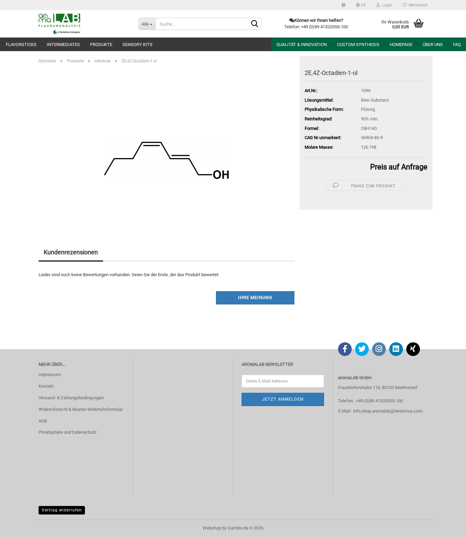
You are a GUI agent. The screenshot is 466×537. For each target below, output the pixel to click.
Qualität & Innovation (301, 44)
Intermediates (63, 44)
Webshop (212, 528)
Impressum (50, 374)
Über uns (433, 44)
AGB (43, 420)
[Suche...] (254, 24)
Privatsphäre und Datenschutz (68, 432)
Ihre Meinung (255, 297)
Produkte (101, 44)
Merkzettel (417, 5)
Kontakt (46, 386)
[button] (361, 5)
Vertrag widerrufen (62, 510)
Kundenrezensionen (71, 252)
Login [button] (386, 5)
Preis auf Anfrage (398, 167)
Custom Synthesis (358, 44)
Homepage (401, 44)
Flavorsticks (21, 44)
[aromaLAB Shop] (83, 24)
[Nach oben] (447, 526)
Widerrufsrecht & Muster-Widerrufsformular (81, 409)
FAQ (457, 44)
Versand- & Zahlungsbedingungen (71, 397)
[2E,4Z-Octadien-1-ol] (167, 145)
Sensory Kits (137, 44)
